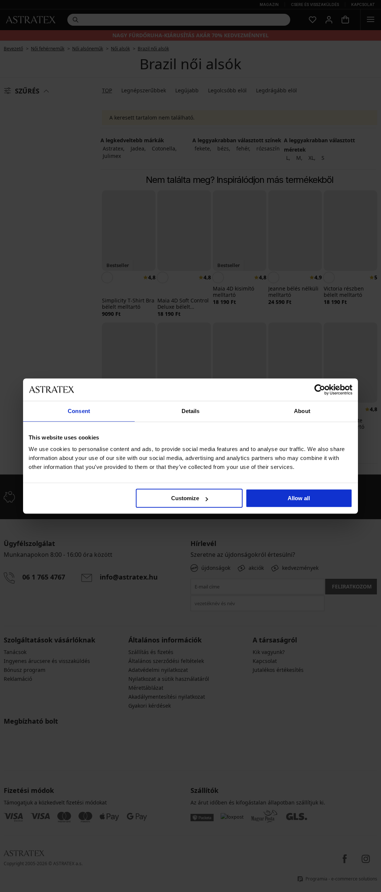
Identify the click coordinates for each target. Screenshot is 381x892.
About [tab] (302, 411)
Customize (185, 498)
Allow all (299, 498)
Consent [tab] (79, 411)
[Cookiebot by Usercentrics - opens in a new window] (319, 389)
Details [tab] (191, 411)
